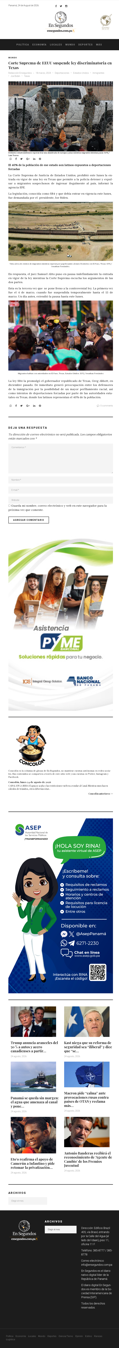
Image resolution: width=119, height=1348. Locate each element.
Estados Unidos (81, 73)
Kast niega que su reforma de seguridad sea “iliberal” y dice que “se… (88, 1046)
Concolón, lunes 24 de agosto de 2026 (29, 782)
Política (22, 44)
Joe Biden (15, 76)
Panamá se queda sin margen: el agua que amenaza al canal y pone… (35, 1102)
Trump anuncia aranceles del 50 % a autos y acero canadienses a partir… (34, 1046)
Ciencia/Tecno (66, 1336)
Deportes (85, 44)
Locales (56, 44)
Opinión (79, 1336)
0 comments (106, 405)
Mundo (70, 44)
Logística (10, 1339)
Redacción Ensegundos (20, 73)
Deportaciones (62, 73)
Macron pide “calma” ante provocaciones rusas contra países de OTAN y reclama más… (86, 1099)
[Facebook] (56, 6)
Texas (27, 76)
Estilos (88, 1336)
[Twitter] (61, 6)
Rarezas (98, 1336)
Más (99, 44)
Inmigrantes (98, 73)
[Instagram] (66, 6)
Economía (39, 44)
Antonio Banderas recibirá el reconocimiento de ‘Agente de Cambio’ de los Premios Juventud (88, 1159)
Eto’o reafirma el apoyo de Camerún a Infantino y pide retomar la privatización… (33, 1163)
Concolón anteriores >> (100, 793)
